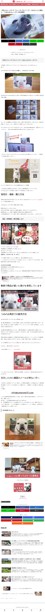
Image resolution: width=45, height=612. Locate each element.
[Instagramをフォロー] (33, 517)
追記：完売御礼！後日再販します (19, 54)
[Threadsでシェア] (17, 424)
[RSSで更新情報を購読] (22, 523)
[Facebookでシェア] (7, 424)
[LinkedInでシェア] (22, 427)
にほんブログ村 (22, 498)
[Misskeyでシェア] (37, 420)
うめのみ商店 (17, 349)
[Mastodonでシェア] (17, 420)
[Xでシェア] (7, 420)
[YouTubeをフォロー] (11, 520)
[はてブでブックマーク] (27, 424)
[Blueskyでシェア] (27, 420)
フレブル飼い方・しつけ (6, 501)
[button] (30, 44)
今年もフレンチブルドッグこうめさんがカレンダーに (23, 52)
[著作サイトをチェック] (11, 517)
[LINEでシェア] (37, 424)
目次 (21, 49)
